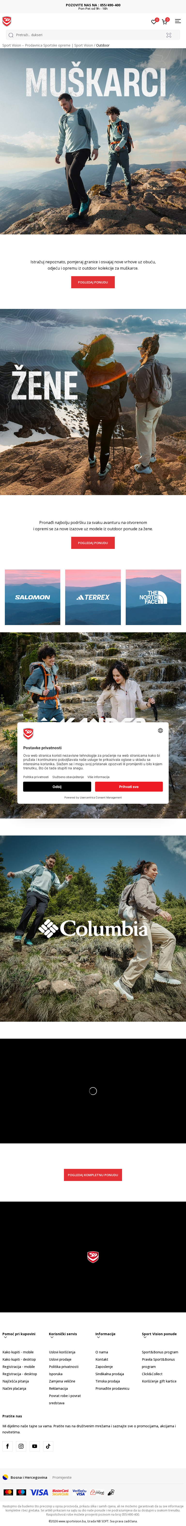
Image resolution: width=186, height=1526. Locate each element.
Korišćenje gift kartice (159, 1381)
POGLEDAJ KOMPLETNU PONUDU (93, 1175)
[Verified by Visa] (80, 1491)
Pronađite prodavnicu (112, 1388)
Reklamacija (58, 1388)
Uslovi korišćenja (62, 1352)
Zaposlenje (104, 1366)
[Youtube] (34, 1446)
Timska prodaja (107, 1381)
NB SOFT (102, 1521)
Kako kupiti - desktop (19, 1359)
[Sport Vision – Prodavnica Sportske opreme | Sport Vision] (6, 21)
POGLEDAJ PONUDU (93, 282)
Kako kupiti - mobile (18, 1352)
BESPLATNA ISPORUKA (93, 5)
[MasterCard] (8, 1491)
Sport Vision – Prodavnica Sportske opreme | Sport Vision (47, 45)
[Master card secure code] (61, 1491)
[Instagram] (21, 1446)
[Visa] (39, 1491)
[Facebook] (7, 1446)
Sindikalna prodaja (109, 1374)
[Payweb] (97, 1491)
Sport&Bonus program (160, 1352)
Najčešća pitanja (15, 1381)
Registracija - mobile (18, 1366)
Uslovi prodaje (60, 1359)
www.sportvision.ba (72, 1521)
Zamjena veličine (62, 1381)
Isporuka (55, 1374)
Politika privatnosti (63, 1366)
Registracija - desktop (19, 1374)
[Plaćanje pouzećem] (111, 1491)
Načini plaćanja (14, 1388)
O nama (101, 1352)
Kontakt (101, 1359)
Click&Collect (152, 1374)
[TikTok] (48, 1446)
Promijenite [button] (62, 1477)
